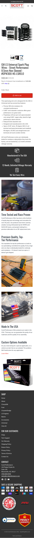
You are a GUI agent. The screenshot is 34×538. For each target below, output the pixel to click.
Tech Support (5, 438)
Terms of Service (6, 453)
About (3, 401)
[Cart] (32, 6)
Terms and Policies (17, 536)
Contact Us (4, 456)
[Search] (6, 6)
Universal (4, 423)
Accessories (5, 420)
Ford (2, 407)
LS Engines (5, 413)
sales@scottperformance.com (10, 476)
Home (3, 398)
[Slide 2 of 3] (17, 57)
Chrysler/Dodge (6, 410)
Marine (3, 417)
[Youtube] (8, 479)
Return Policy (5, 447)
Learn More (4, 353)
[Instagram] (5, 479)
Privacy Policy (5, 450)
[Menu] (2, 6)
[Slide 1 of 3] (12, 57)
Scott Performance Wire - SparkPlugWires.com (19, 531)
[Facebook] (2, 479)
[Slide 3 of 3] (21, 57)
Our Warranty (5, 441)
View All (3, 426)
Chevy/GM (4, 404)
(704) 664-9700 (6, 474)
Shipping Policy (6, 444)
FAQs (3, 435)
